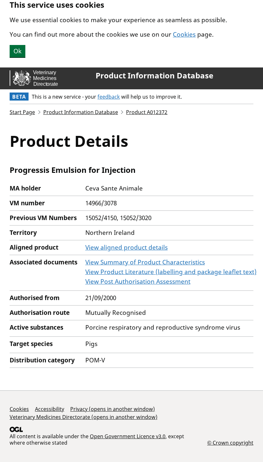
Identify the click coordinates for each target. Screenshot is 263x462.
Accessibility (49, 409)
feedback (109, 96)
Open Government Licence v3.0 (127, 436)
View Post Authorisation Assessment (138, 281)
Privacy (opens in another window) (112, 409)
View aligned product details (126, 247)
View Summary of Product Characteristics (145, 262)
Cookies (184, 34)
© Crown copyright (230, 442)
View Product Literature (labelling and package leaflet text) (171, 272)
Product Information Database (154, 75)
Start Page (22, 112)
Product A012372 (146, 112)
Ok (17, 51)
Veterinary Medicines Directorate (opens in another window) (83, 417)
